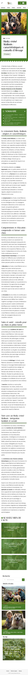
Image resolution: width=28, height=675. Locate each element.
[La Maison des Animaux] (10, 3)
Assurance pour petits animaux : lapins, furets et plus (14, 527)
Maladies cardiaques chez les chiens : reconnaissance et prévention (14, 544)
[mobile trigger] (2, 3)
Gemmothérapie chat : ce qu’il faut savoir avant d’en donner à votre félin (13, 650)
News (7, 644)
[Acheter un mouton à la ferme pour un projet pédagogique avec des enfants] (13, 594)
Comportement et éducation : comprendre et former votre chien (14, 118)
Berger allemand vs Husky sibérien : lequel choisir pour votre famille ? (13, 633)
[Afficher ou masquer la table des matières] (21, 111)
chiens (16, 91)
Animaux (8, 54)
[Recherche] (20, 3)
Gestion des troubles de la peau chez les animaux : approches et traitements (14, 560)
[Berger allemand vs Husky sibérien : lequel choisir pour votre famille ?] (13, 620)
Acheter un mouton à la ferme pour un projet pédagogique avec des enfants (12, 607)
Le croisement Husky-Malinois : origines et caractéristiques (14, 115)
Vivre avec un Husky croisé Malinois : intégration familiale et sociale (12, 123)
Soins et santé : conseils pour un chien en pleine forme (14, 121)
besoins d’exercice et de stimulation (11, 89)
